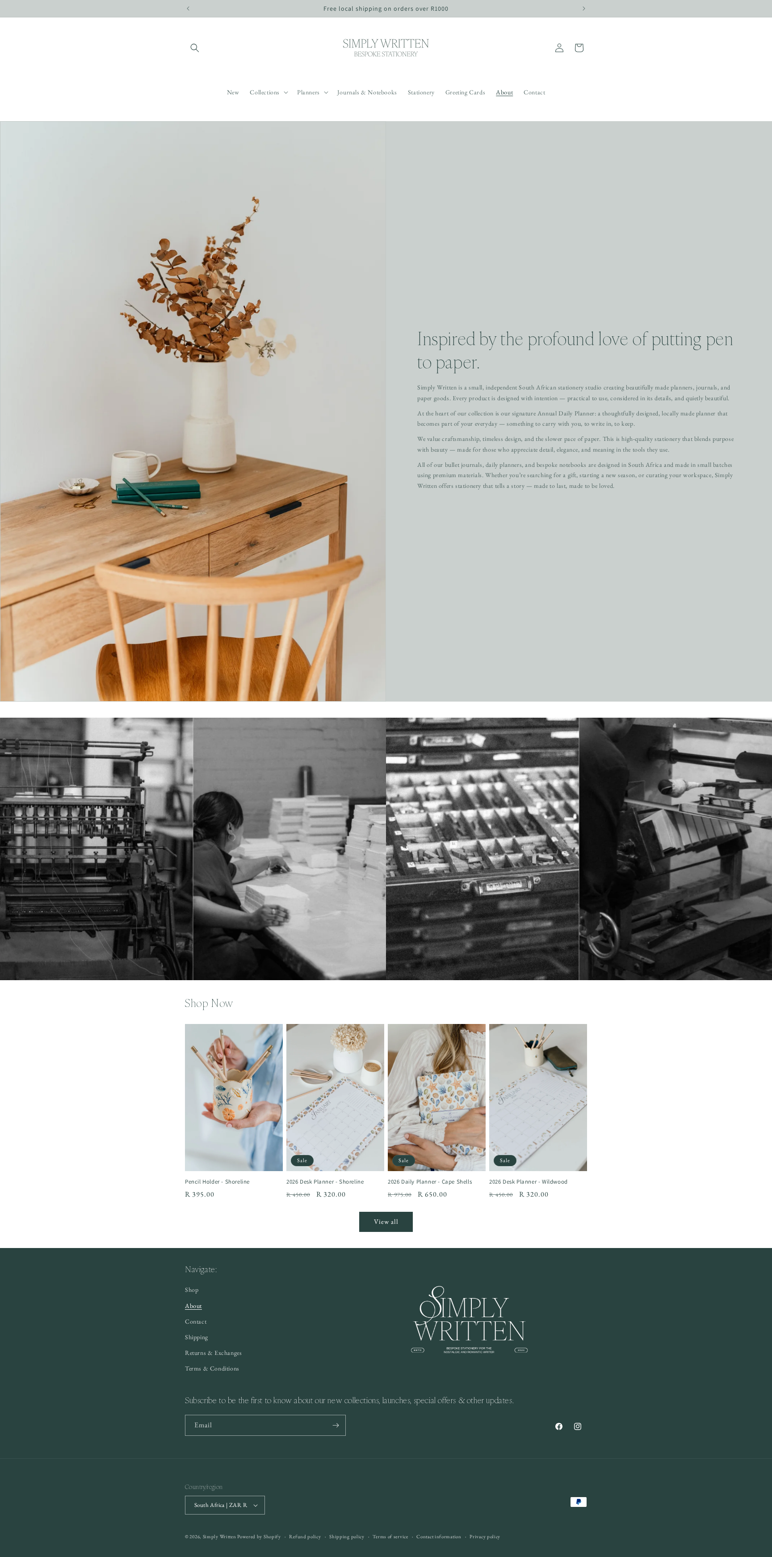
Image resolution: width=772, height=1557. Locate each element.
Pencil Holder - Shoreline (217, 1181)
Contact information (438, 1536)
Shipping (196, 1337)
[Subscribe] (335, 1425)
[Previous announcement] (188, 8)
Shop (191, 1290)
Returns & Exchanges (213, 1353)
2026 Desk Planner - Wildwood (528, 1181)
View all (386, 1221)
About (193, 1306)
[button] (195, 48)
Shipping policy (347, 1536)
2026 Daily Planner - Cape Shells (430, 1181)
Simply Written (219, 1536)
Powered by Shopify (259, 1536)
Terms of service (390, 1536)
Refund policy (305, 1536)
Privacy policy (485, 1536)
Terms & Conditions (212, 1368)
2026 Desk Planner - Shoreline (325, 1181)
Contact (195, 1321)
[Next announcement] (584, 8)
